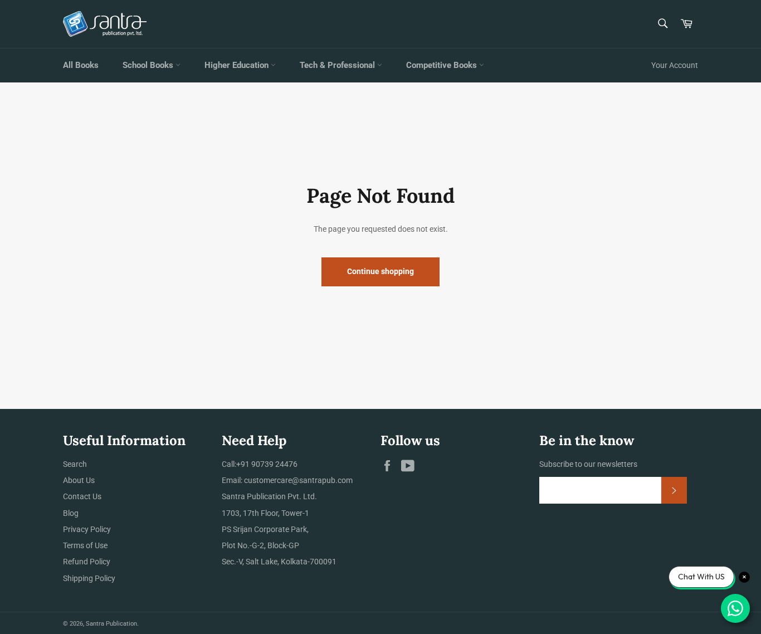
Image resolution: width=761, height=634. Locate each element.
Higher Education (237, 65)
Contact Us (82, 496)
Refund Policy (86, 561)
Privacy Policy (87, 529)
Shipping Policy (89, 578)
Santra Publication (111, 623)
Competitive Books (442, 65)
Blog (71, 513)
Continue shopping (380, 271)
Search (75, 464)
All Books (81, 65)
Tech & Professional (338, 65)
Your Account (674, 65)
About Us (79, 480)
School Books (149, 65)
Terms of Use (85, 545)
